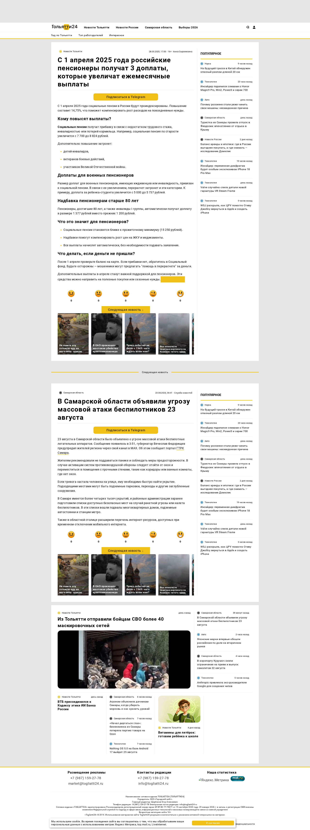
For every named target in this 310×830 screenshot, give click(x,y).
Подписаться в (125, 97)
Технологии (211, 81)
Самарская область (215, 117)
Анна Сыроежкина (182, 51)
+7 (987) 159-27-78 (85, 778)
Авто (207, 100)
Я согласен (213, 823)
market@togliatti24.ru (85, 783)
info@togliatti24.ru (153, 783)
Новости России (213, 139)
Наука (208, 63)
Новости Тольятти (72, 51)
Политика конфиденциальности (238, 824)
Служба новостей (183, 393)
